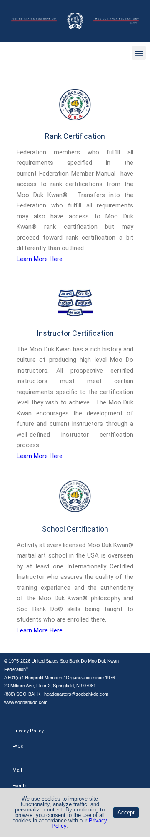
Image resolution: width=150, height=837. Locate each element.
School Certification (75, 529)
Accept (126, 812)
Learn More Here (39, 259)
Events (19, 785)
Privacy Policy (28, 731)
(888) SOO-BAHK (22, 693)
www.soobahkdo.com (26, 702)
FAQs (17, 746)
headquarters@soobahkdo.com (76, 693)
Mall (17, 770)
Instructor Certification (75, 333)
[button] (139, 53)
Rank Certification (75, 136)
